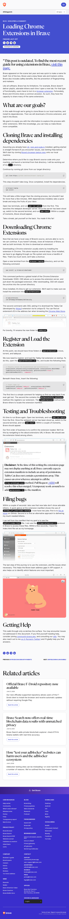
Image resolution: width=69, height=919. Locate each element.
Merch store (7, 822)
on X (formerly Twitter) (31, 639)
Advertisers (7, 844)
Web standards (29, 809)
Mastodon (48, 831)
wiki (55, 636)
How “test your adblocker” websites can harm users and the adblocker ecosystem (33, 756)
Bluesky (47, 833)
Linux (46, 811)
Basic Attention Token (10, 888)
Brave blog (27, 803)
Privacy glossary (29, 843)
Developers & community (17, 21)
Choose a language (31, 898)
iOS (46, 809)
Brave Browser (7, 831)
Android (47, 806)
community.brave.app (26, 636)
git (28, 147)
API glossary (28, 846)
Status (5, 814)
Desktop (48, 803)
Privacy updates (29, 806)
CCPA (5, 847)
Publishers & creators (10, 841)
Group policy (28, 828)
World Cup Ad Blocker (31, 849)
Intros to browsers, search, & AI (33, 837)
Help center (7, 803)
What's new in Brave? (10, 809)
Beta (46, 814)
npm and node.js (37, 147)
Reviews (5, 871)
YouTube (48, 839)
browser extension (45, 91)
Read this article (13, 705)
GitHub (5, 868)
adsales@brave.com (32, 867)
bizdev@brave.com (30, 872)
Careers (5, 863)
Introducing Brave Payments (21, 659)
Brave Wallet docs (9, 893)
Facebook (48, 836)
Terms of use (46, 912)
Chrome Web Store (57, 311)
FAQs (4, 817)
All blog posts (7, 12)
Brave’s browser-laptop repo (33, 152)
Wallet (5, 885)
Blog (5, 21)
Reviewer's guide (8, 858)
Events (5, 866)
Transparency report (10, 819)
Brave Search (7, 833)
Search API (27, 823)
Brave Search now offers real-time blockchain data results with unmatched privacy (34, 721)
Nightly (47, 817)
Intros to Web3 (29, 841)
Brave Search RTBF (9, 836)
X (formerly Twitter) (51, 828)
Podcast (27, 814)
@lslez (18, 308)
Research (27, 811)
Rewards (6, 882)
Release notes (7, 811)
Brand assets (7, 860)
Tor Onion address (9, 874)
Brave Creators (8, 890)
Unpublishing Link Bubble (57, 659)
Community (7, 806)
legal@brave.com (30, 880)
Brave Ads (27, 825)
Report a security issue (58, 912)
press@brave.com (30, 877)
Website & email (8, 839)
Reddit (47, 825)
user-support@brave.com (33, 862)
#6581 (51, 483)
